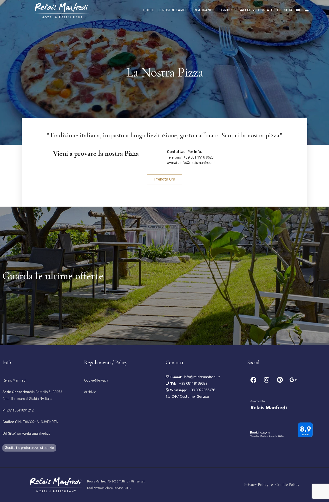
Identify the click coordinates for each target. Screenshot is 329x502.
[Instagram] (267, 380)
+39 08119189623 (192, 383)
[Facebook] (253, 380)
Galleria (246, 10)
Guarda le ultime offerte (52, 275)
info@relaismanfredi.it (202, 377)
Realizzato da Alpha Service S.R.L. (109, 488)
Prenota (284, 10)
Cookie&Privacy (96, 380)
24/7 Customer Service (190, 396)
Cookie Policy (287, 484)
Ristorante (203, 10)
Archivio (90, 392)
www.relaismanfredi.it (26, 433)
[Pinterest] (280, 380)
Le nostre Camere (173, 10)
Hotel (148, 10)
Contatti (265, 10)
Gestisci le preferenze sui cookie (29, 448)
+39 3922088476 (202, 390)
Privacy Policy (256, 484)
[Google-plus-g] (293, 380)
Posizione (226, 10)
